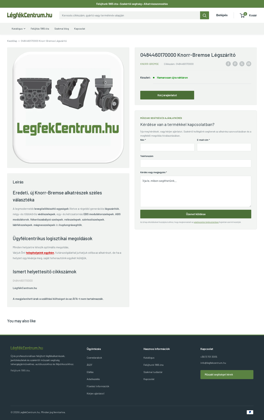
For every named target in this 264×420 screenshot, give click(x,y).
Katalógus (148, 357)
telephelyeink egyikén (40, 252)
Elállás (90, 372)
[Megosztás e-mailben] (248, 63)
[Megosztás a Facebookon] (228, 63)
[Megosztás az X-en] (241, 63)
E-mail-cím (203, 139)
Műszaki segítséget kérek (219, 374)
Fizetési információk (98, 386)
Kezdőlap (12, 40)
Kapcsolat (148, 379)
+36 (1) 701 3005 (208, 356)
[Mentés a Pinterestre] (235, 63)
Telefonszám (146, 156)
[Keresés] (204, 15)
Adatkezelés (93, 379)
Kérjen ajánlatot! (96, 393)
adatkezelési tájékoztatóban (206, 222)
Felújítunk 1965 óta (153, 364)
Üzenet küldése (196, 214)
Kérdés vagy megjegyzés (153, 172)
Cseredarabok (94, 357)
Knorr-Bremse (149, 63)
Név (143, 139)
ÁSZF (89, 364)
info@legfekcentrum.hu (213, 362)
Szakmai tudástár (153, 372)
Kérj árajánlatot (167, 95)
